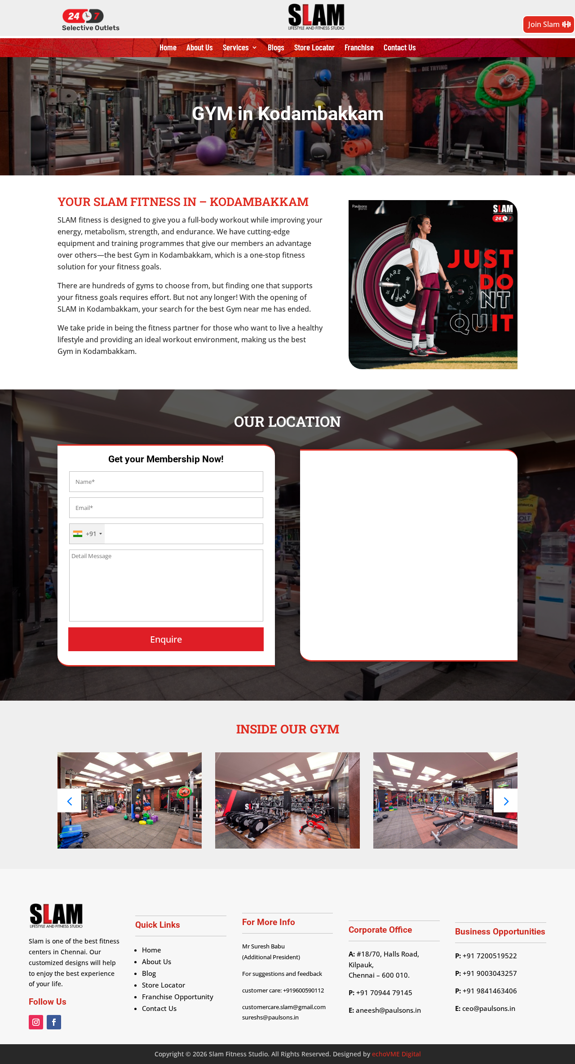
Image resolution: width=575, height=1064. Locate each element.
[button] (506, 800)
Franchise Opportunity (177, 996)
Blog (149, 973)
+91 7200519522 (490, 955)
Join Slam (544, 24)
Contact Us (400, 48)
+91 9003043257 (490, 973)
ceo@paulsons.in (488, 1008)
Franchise (359, 48)
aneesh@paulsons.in (388, 1010)
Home (168, 48)
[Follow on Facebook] (54, 1022)
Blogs (276, 48)
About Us (199, 48)
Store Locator (314, 48)
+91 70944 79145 (383, 992)
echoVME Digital (396, 1054)
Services (236, 48)
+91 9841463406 (490, 990)
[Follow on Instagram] (36, 1022)
